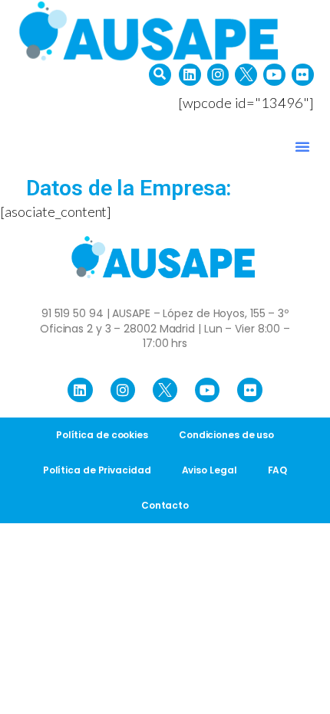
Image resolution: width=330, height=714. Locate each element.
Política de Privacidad (97, 470)
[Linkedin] (190, 75)
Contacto (165, 505)
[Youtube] (274, 75)
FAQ (278, 470)
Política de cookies (102, 434)
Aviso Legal (209, 470)
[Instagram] (218, 75)
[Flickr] (303, 75)
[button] (160, 75)
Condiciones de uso (226, 434)
